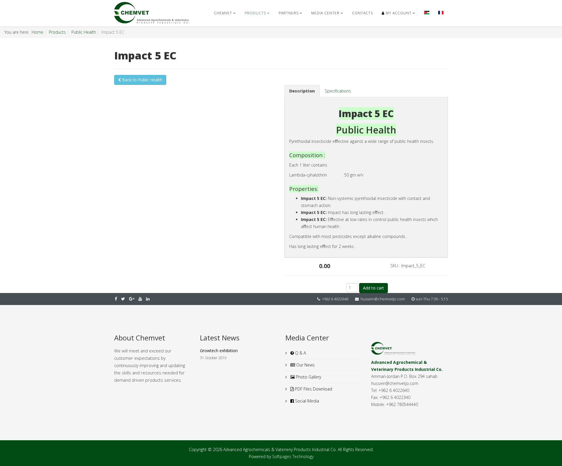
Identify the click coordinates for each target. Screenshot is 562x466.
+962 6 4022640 (335, 299)
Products (255, 13)
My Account (398, 13)
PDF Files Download (313, 389)
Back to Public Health (141, 80)
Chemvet (223, 13)
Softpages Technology (292, 456)
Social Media (306, 401)
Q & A (300, 353)
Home (37, 32)
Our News (305, 365)
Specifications (338, 91)
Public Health (83, 32)
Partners (289, 13)
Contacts (362, 13)
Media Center (325, 13)
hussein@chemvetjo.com (383, 299)
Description (302, 91)
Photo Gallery (308, 377)
